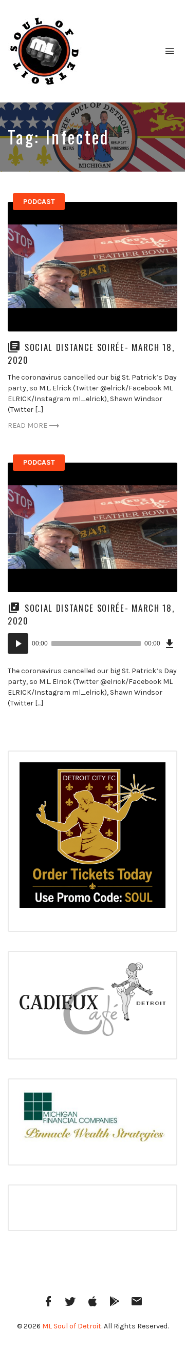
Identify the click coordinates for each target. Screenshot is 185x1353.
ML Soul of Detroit (71, 1326)
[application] (92, 643)
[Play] (18, 643)
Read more (27, 425)
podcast (39, 201)
